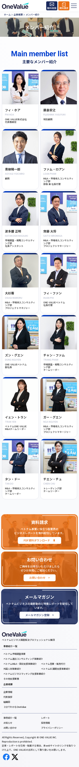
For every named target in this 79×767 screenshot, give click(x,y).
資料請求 (63, 8)
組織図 (6, 701)
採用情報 (45, 722)
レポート (45, 717)
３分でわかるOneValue (14, 706)
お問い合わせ (10, 727)
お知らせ (7, 722)
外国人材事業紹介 (12, 668)
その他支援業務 (11, 678)
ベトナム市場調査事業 (14, 653)
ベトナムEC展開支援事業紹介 (55, 668)
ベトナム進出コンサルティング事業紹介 (23, 658)
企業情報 (7, 691)
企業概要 (8, 684)
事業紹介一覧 (10, 646)
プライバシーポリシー (52, 727)
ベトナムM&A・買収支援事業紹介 (20, 663)
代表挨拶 (7, 696)
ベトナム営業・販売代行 (53, 663)
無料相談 (51, 8)
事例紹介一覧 (10, 717)
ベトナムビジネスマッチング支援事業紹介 (24, 673)
